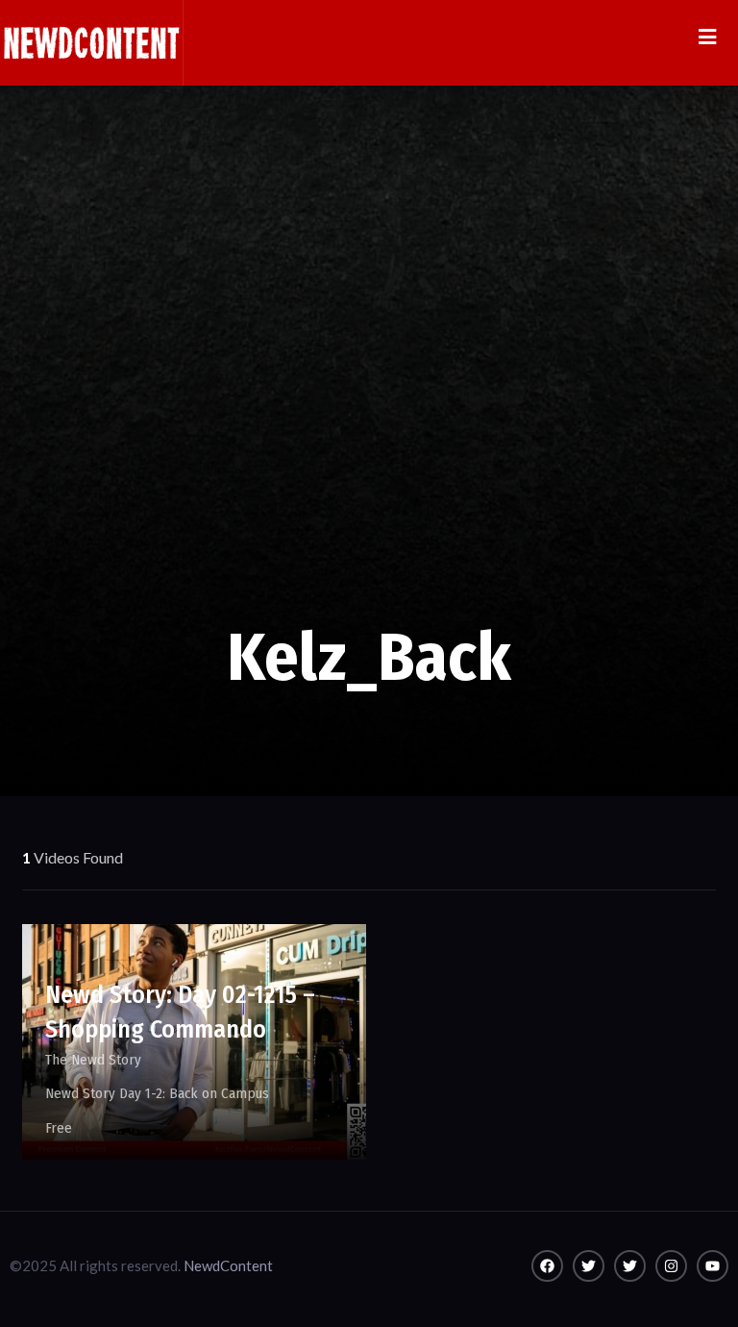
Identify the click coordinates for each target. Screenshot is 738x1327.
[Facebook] (547, 1266)
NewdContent (228, 1265)
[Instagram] (671, 1266)
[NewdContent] (91, 43)
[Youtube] (712, 1266)
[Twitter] (588, 1266)
